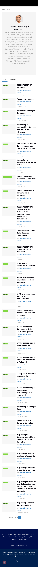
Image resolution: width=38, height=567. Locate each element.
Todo (4, 79)
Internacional (7, 177)
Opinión (5, 85)
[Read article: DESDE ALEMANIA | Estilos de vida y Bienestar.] (9, 251)
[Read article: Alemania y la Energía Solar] (9, 411)
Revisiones (12, 79)
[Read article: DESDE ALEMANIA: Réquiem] (9, 89)
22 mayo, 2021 (21, 273)
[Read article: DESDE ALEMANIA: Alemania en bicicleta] (9, 180)
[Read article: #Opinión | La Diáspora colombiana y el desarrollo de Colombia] (9, 439)
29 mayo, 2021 (21, 259)
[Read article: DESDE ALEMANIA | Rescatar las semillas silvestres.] (9, 314)
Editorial (9, 534)
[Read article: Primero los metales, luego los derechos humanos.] (9, 281)
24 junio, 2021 (21, 203)
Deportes (23, 537)
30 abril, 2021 (21, 290)
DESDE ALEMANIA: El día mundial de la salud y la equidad (25, 329)
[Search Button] (35, 3)
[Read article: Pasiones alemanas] (9, 103)
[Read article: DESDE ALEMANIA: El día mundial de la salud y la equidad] (9, 331)
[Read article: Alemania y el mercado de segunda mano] (9, 164)
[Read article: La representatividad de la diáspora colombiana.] (9, 234)
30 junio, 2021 (21, 186)
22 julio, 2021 (21, 156)
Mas (25, 539)
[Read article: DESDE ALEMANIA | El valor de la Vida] (9, 347)
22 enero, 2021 (21, 463)
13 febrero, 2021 (22, 430)
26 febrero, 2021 (22, 402)
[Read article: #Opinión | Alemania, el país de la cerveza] (9, 471)
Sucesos (5, 537)
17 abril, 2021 (21, 322)
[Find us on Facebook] (14, 561)
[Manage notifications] (4, 562)
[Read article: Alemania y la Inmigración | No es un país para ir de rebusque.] (9, 129)
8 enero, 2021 (21, 498)
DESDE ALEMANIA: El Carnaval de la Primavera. (25, 193)
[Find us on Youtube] (19, 561)
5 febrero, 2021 (21, 449)
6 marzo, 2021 (21, 383)
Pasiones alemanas (25, 99)
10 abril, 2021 (21, 339)
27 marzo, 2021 (21, 353)
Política (32, 534)
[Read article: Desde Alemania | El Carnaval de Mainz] (9, 425)
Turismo (13, 539)
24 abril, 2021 (21, 306)
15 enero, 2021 (21, 477)
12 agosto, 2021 (21, 106)
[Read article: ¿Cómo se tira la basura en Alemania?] (9, 267)
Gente (20, 539)
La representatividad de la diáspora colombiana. (26, 233)
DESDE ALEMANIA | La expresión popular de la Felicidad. (26, 359)
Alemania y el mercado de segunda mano (26, 162)
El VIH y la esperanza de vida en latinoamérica (26, 296)
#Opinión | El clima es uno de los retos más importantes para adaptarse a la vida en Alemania (26, 486)
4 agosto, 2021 (21, 120)
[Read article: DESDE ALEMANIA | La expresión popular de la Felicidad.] (9, 361)
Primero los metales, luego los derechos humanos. (26, 280)
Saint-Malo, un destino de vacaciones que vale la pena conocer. (26, 146)
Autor (8, 9)
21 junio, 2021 (21, 226)
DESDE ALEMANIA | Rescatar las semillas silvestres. (26, 312)
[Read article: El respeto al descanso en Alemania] (9, 378)
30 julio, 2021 (21, 139)
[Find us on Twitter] (17, 561)
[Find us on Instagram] (22, 561)
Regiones (25, 534)
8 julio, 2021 (21, 172)
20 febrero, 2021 (22, 416)
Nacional (17, 534)
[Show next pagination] (27, 517)
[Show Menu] (2, 3)
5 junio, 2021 (21, 243)
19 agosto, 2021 (21, 95)
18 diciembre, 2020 (22, 513)
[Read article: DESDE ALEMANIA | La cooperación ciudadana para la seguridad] (9, 392)
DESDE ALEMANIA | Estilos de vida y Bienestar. (25, 249)
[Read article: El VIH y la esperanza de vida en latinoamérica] (9, 298)
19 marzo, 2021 (21, 369)
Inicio (3, 9)
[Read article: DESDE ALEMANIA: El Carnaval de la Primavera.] (9, 194)
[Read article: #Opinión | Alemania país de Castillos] (9, 507)
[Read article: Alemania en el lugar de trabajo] (9, 115)
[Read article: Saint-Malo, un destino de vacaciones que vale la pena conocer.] (9, 147)
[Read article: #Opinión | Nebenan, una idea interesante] (9, 457)
